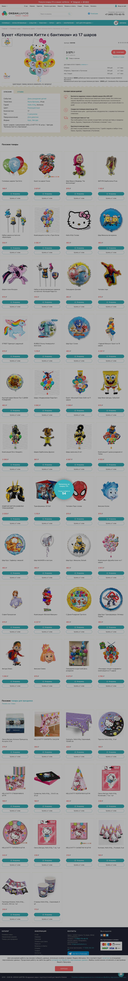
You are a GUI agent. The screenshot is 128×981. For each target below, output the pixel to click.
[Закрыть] (73, 481)
